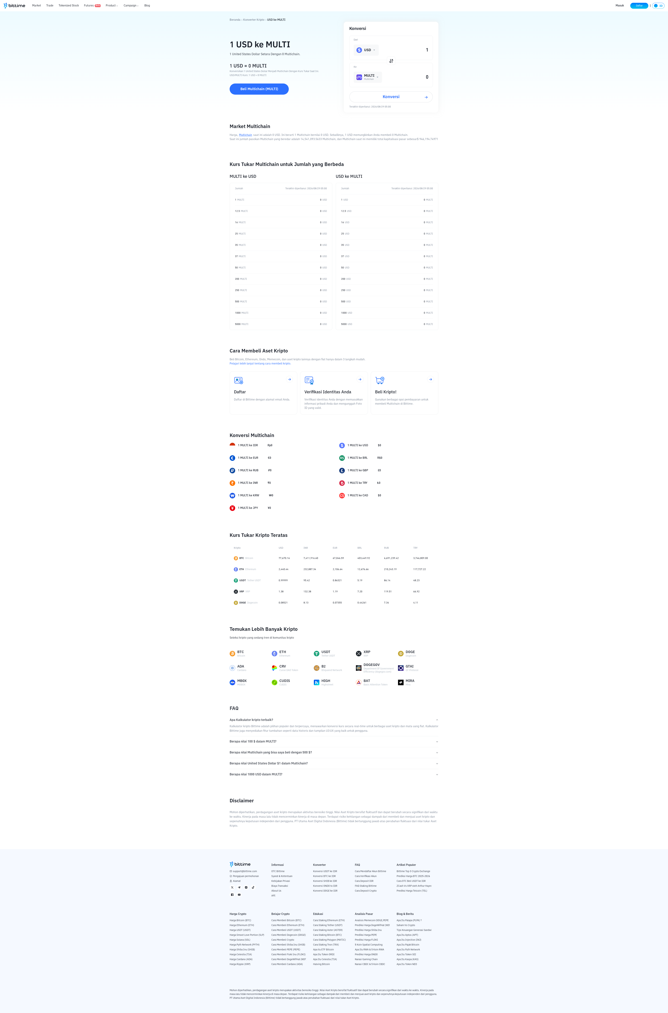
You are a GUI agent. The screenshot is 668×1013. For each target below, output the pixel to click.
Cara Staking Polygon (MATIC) (329, 940)
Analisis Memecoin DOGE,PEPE (372, 920)
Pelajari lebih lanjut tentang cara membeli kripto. (260, 363)
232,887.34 (310, 569)
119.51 (388, 591)
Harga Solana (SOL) (240, 940)
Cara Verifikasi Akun (366, 876)
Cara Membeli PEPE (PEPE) (285, 949)
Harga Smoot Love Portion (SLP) (247, 935)
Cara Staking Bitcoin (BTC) (327, 935)
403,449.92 (363, 558)
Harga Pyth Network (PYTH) (245, 945)
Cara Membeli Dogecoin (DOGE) (288, 935)
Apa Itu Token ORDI (324, 954)
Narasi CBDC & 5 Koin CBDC (370, 964)
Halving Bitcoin (321, 964)
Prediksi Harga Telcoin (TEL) (412, 891)
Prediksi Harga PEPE (366, 935)
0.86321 (337, 580)
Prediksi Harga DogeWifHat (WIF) (373, 925)
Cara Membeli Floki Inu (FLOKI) (288, 954)
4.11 (415, 603)
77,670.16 (284, 558)
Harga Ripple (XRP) (240, 964)
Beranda (235, 20)
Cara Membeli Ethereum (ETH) (287, 925)
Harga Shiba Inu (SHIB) (242, 949)
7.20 (359, 591)
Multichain (245, 135)
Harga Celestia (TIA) (241, 954)
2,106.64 (338, 569)
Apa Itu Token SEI (406, 954)
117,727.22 (419, 569)
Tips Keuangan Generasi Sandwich (415, 930)
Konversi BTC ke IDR (324, 876)
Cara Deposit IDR (364, 881)
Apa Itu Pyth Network (408, 949)
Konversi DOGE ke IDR (325, 891)
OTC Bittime (278, 871)
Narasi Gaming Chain (366, 959)
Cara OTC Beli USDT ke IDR (411, 881)
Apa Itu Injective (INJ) (409, 940)
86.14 (387, 580)
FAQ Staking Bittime (366, 886)
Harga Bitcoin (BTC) (240, 920)
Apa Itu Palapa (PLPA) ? (409, 920)
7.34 (386, 603)
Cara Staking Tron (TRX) (326, 945)
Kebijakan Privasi (280, 881)
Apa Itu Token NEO (407, 964)
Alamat (237, 881)
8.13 (306, 603)
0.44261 (362, 603)
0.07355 (337, 603)
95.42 (307, 580)
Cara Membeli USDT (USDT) (286, 930)
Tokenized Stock (69, 5)
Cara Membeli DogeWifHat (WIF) (289, 959)
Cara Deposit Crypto (366, 891)
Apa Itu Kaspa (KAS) (408, 959)
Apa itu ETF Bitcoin (323, 949)
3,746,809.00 (420, 558)
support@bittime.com (245, 871)
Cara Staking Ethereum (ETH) (329, 920)
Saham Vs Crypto (406, 925)
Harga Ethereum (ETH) (242, 925)
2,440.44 (283, 569)
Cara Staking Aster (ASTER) (328, 930)
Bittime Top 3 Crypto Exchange (413, 871)
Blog (147, 5)
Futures (92, 5)
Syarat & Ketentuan (281, 876)
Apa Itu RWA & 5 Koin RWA (369, 949)
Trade (49, 5)
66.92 (416, 591)
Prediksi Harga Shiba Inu (368, 930)
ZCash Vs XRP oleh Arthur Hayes (414, 886)
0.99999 (283, 580)
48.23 (416, 580)
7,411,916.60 (311, 558)
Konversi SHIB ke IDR (325, 881)
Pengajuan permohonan (246, 876)
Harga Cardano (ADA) (241, 959)
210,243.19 (390, 569)
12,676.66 (363, 569)
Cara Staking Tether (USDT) (328, 925)
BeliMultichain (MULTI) (259, 89)
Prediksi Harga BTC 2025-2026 (413, 876)
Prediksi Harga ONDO (366, 954)
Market (36, 5)
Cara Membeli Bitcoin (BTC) (286, 920)
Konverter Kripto (253, 20)
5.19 (359, 580)
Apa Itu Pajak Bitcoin (408, 945)
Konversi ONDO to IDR (325, 886)
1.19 (335, 591)
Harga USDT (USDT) (240, 930)
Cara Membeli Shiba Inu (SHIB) (288, 945)
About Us (276, 891)
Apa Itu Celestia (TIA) (325, 959)
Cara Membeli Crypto (282, 940)
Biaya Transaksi (279, 886)
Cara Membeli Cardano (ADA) (287, 964)
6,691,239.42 (391, 558)
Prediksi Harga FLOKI (366, 940)
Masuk (620, 5)
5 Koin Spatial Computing (369, 945)
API (273, 896)
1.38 (281, 591)
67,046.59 (338, 558)
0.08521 (283, 603)
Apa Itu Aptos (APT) (407, 935)
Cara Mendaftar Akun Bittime (370, 871)
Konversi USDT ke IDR (325, 871)
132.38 (307, 591)
